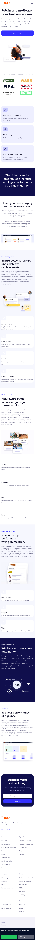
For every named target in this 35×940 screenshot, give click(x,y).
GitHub (21, 911)
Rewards (4, 841)
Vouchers (4, 851)
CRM (3, 854)
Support (21, 851)
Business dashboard (26, 878)
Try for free (17, 33)
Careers (4, 881)
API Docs (22, 905)
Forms (3, 868)
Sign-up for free (6, 830)
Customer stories (25, 881)
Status (21, 908)
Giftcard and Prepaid (8, 847)
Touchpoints (5, 864)
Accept (9, 937)
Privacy (3, 925)
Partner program (7, 888)
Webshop (22, 891)
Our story (4, 878)
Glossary (22, 854)
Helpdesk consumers (26, 844)
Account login (6, 905)
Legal (3, 922)
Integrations (23, 885)
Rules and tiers (6, 844)
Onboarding (23, 847)
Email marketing (6, 861)
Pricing (21, 888)
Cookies (4, 928)
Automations (5, 858)
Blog (2, 885)
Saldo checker (6, 908)
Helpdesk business (25, 841)
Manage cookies (26, 937)
